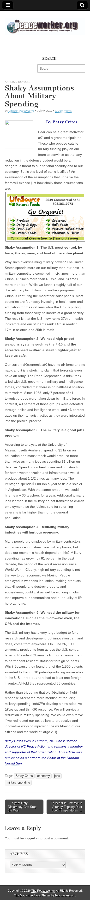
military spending (18, 782)
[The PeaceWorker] (45, 24)
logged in (32, 838)
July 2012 (24, 81)
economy (43, 776)
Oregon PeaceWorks (21, 110)
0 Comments (63, 110)
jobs (57, 776)
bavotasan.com (65, 895)
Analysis (11, 81)
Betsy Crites (24, 776)
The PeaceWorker (43, 890)
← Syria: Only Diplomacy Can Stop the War (22, 806)
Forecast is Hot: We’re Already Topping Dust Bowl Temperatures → (66, 806)
